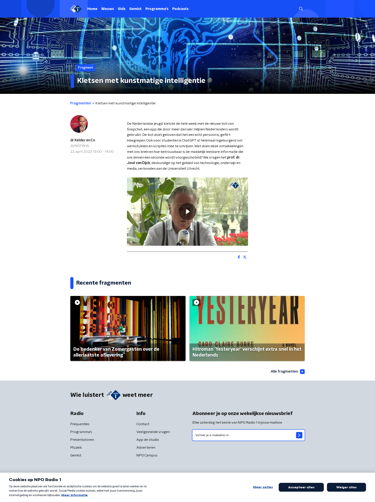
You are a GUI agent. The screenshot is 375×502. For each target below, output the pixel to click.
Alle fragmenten (284, 371)
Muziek (76, 447)
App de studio (147, 440)
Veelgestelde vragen (153, 432)
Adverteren (145, 447)
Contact (142, 424)
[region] (187, 211)
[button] (301, 9)
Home (92, 9)
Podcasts (180, 9)
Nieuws (107, 9)
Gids (121, 9)
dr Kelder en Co (82, 140)
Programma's (157, 9)
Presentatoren (82, 440)
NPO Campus (146, 455)
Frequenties (79, 424)
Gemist (135, 9)
